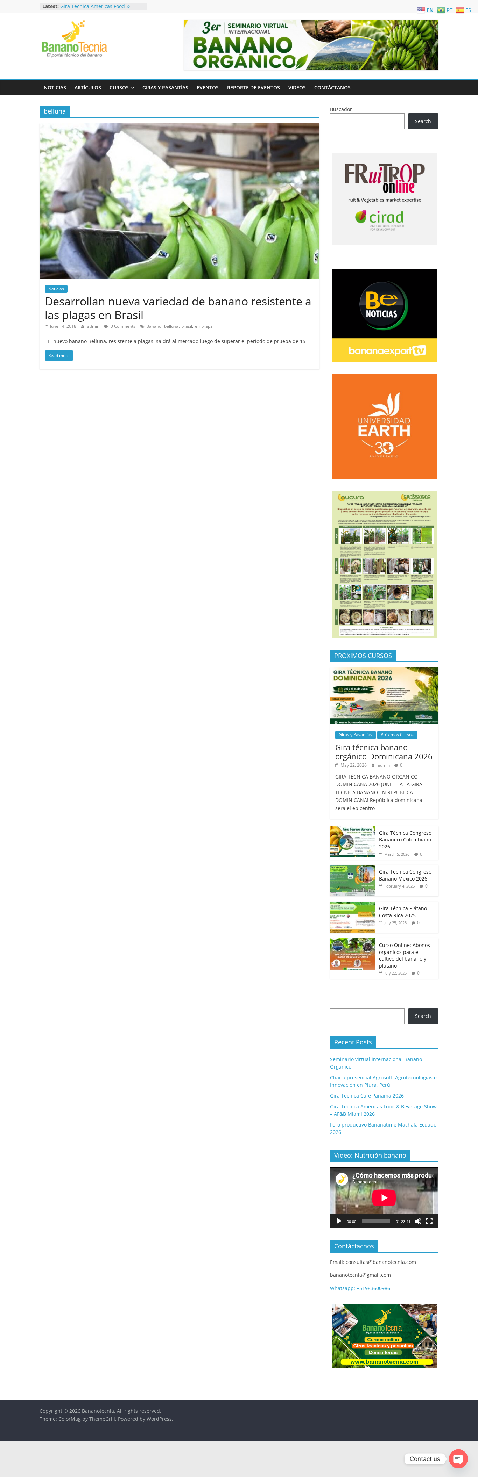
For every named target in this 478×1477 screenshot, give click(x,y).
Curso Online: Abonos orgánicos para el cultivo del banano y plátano (404, 955)
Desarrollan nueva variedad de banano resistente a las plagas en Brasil (178, 308)
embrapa (204, 326)
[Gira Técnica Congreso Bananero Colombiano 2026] (352, 829)
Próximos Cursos (397, 735)
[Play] (339, 1221)
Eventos (208, 87)
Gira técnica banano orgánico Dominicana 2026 (384, 751)
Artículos (88, 87)
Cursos (119, 87)
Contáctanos (332, 87)
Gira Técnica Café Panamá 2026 (97, 6)
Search (423, 121)
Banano (153, 326)
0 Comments (122, 326)
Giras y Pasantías (165, 87)
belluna (171, 326)
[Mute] (418, 1221)
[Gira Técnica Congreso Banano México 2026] (352, 868)
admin (93, 326)
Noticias (55, 87)
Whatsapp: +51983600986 (360, 1288)
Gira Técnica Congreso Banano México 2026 (405, 875)
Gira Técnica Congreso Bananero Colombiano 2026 (405, 840)
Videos (297, 87)
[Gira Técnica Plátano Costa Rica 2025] (352, 905)
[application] (384, 1197)
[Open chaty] (458, 1458)
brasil (186, 326)
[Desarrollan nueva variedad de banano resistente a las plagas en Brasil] (179, 127)
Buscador (341, 109)
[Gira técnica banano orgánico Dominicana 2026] (384, 671)
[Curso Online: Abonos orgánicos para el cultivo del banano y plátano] (352, 942)
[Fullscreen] (429, 1221)
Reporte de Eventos (253, 87)
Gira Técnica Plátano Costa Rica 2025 (403, 912)
